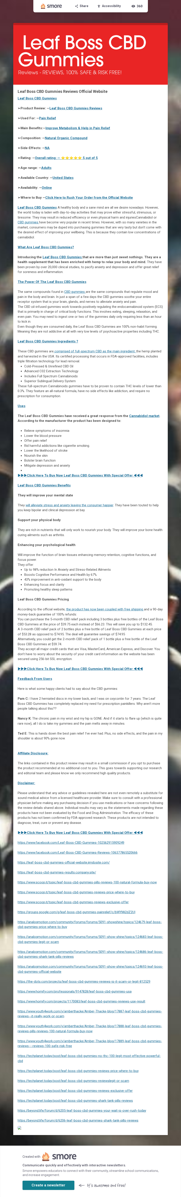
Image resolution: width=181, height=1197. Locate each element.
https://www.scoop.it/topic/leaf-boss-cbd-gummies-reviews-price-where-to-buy (76, 892)
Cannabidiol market (144, 416)
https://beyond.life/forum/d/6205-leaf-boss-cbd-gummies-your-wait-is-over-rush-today (82, 1111)
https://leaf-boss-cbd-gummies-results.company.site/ (57, 872)
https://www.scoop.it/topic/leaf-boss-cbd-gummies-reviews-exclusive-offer (73, 902)
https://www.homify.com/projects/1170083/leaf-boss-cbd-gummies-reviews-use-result (81, 1001)
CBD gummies (28, 222)
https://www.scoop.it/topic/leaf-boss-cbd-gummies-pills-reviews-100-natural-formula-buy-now (87, 882)
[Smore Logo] (51, 6)
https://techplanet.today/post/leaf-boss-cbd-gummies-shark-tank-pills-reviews (75, 1101)
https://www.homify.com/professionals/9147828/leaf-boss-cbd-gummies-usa (75, 991)
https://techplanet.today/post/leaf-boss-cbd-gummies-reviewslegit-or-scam (73, 1081)
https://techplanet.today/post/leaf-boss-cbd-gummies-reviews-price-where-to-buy (78, 1071)
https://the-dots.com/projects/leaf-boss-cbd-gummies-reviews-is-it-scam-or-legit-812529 (84, 982)
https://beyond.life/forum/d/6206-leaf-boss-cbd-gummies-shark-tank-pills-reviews (78, 1120)
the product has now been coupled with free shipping (105, 609)
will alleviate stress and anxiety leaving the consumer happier (69, 505)
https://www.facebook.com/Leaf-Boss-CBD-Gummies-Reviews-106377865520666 (78, 853)
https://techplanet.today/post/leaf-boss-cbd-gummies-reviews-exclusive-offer (75, 1091)
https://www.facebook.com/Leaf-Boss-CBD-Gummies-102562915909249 (71, 843)
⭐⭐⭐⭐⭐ (66, 158)
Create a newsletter (48, 1185)
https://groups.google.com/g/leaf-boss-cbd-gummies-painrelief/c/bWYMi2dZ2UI (76, 912)
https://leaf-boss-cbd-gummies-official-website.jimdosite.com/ (64, 862)
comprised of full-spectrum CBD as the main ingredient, (95, 351)
